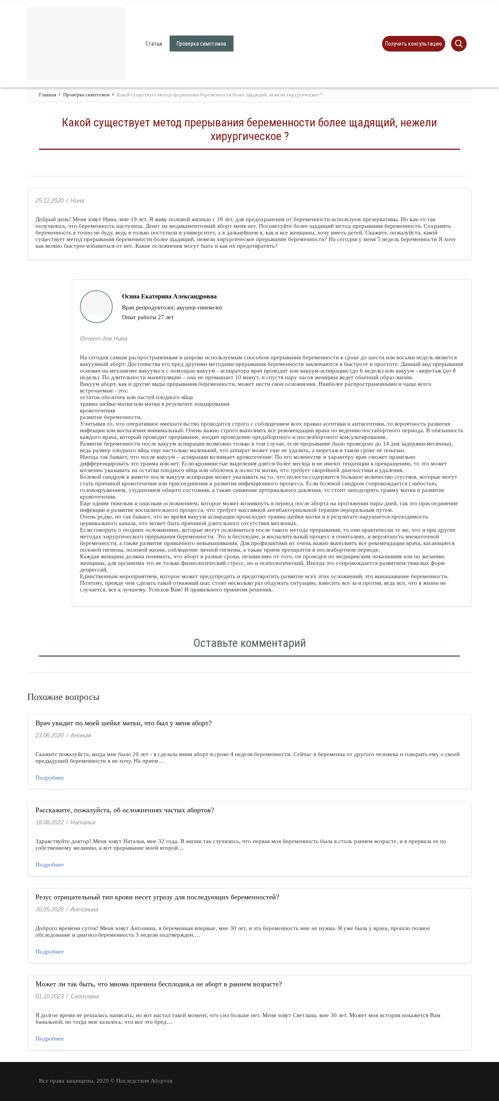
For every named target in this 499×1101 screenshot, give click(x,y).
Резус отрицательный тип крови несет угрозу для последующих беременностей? (157, 897)
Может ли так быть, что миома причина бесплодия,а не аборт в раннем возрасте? (158, 984)
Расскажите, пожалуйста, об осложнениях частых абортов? (124, 810)
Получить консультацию (413, 44)
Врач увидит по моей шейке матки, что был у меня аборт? (123, 723)
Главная (47, 95)
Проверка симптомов (201, 44)
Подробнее (49, 777)
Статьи (153, 44)
